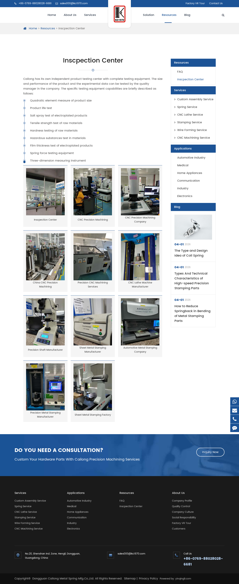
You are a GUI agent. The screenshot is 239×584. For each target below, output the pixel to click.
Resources (169, 15)
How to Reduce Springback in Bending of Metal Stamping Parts (192, 313)
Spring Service (187, 107)
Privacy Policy (148, 578)
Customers (178, 529)
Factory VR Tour (195, 3)
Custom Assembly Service (195, 99)
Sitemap (130, 578)
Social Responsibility (184, 518)
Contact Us (216, 3)
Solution (148, 15)
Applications (183, 148)
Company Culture (183, 512)
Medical (182, 165)
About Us (70, 15)
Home (52, 15)
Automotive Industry (191, 157)
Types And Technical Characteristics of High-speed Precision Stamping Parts (191, 281)
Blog (187, 15)
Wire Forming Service (192, 130)
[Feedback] (234, 428)
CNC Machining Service (193, 138)
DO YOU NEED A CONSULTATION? (59, 450)
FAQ (180, 72)
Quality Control (181, 506)
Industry (182, 188)
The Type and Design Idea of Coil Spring (191, 253)
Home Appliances (189, 173)
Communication (188, 180)
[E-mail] (234, 410)
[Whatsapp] (234, 401)
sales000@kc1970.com (73, 3)
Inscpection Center (71, 28)
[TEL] (234, 419)
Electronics (184, 196)
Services (90, 15)
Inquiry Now (210, 452)
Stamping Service (189, 122)
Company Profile (182, 501)
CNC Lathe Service (190, 114)
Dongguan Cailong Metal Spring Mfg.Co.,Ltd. (63, 578)
